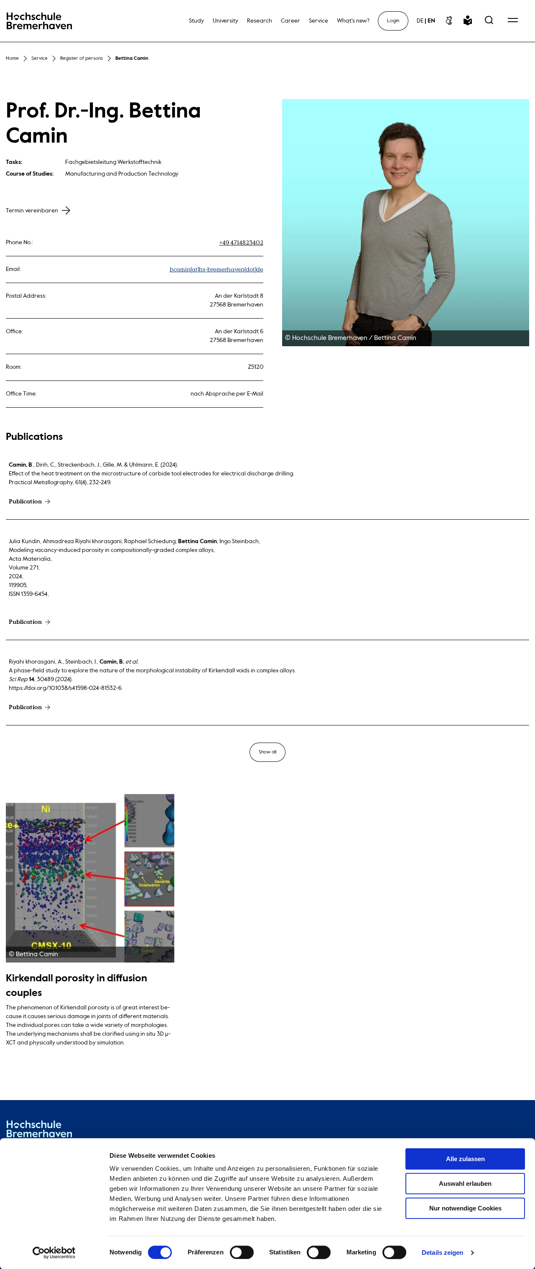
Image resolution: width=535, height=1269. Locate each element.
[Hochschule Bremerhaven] (39, 1130)
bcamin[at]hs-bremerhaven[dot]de (216, 269)
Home (12, 58)
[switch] (242, 1252)
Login (393, 20)
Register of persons (81, 58)
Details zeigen (442, 1252)
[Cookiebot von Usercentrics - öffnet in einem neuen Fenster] (54, 1252)
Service (39, 58)
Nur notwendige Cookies (465, 1208)
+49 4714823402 (241, 242)
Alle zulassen (465, 1158)
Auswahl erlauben (465, 1183)
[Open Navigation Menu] (512, 21)
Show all (267, 752)
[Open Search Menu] (489, 21)
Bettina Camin (131, 58)
